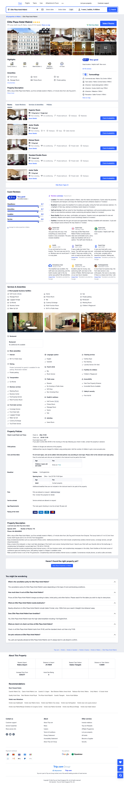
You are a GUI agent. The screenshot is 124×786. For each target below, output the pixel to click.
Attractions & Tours (52, 3)
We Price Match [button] (94, 25)
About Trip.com (48, 722)
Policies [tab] (49, 105)
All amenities (11, 83)
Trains (35, 3)
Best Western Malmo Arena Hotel (61, 691)
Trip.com (56, 650)
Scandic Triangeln (59, 695)
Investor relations (87, 722)
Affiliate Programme (88, 729)
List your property (87, 732)
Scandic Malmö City (14, 691)
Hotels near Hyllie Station (88, 707)
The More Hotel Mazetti (45, 695)
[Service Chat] (120, 775)
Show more (10, 93)
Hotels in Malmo (96, 650)
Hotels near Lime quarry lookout (87, 703)
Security (84, 742)
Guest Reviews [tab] (20, 105)
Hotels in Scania (84, 650)
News (45, 726)
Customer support (11, 722)
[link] (86, 3)
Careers (46, 729)
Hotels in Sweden (72, 650)
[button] (63, 3)
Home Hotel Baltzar (72, 695)
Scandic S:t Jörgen (43, 691)
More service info (11, 729)
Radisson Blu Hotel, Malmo (80, 691)
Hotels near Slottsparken (68, 703)
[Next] (115, 322)
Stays (20, 3)
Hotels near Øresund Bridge (71, 707)
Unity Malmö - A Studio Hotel (99, 691)
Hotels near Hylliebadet (16, 703)
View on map (86, 98)
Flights (27, 3)
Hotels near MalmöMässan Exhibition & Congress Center (25, 707)
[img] (28, 41)
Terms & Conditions (49, 732)
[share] (120, 769)
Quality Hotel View (14, 695)
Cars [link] (41, 3)
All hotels (84, 735)
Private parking (87, 297)
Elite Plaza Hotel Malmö (19, 22)
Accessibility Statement (51, 738)
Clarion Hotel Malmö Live (29, 691)
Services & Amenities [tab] (36, 105)
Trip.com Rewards (87, 726)
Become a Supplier (87, 738)
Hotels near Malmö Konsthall (52, 707)
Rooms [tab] (9, 105)
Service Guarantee (11, 726)
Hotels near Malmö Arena (32, 703)
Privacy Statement (49, 735)
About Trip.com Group (50, 742)
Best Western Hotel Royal (29, 695)
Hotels (63, 650)
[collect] (120, 762)
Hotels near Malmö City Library (50, 703)
